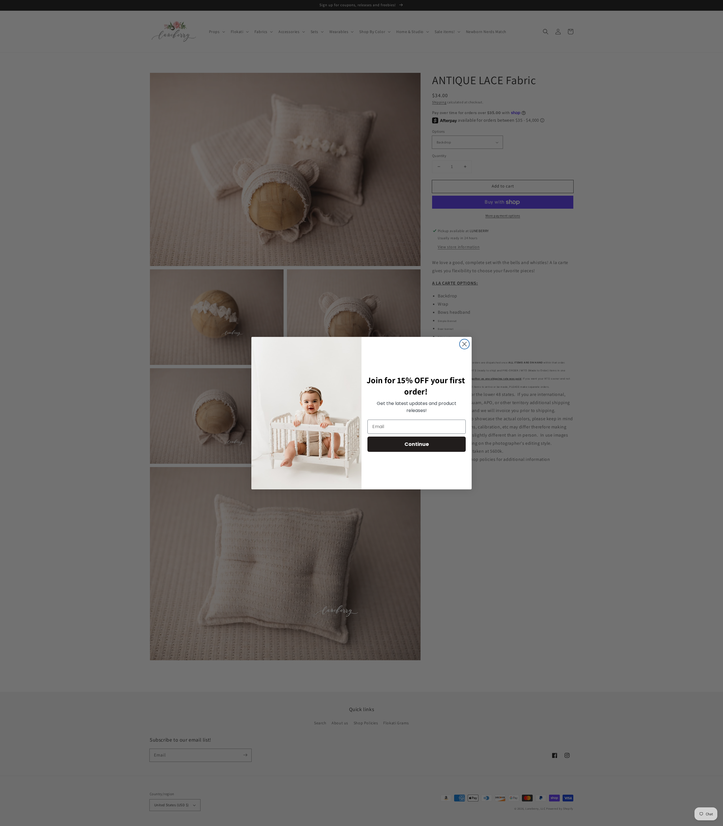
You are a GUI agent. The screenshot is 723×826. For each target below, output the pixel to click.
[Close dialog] (464, 344)
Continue (416, 444)
